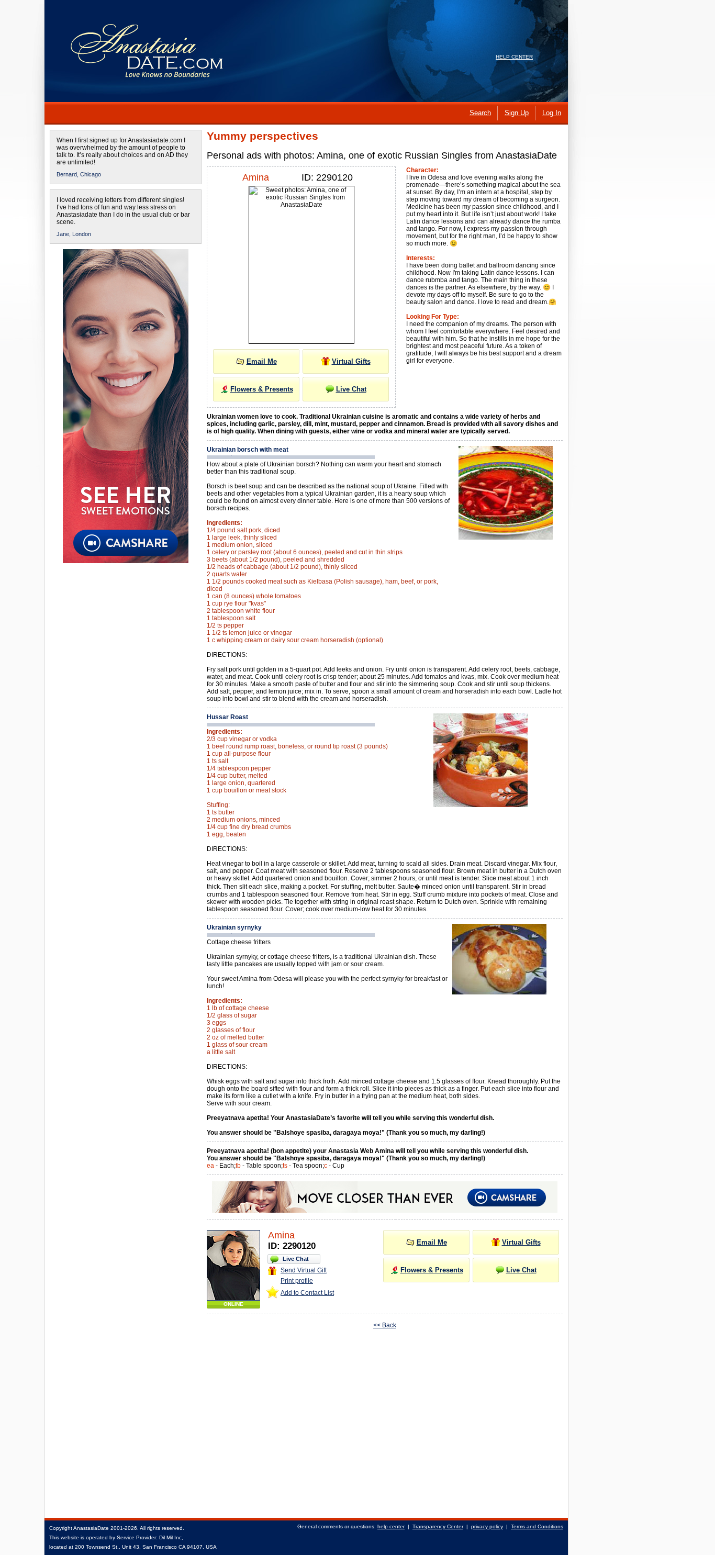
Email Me (262, 361)
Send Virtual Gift (304, 1270)
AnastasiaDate (91, 1528)
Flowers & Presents (261, 389)
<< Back (384, 1325)
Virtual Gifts (351, 361)
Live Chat (351, 389)
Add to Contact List (307, 1292)
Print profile (297, 1280)
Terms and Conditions (537, 1526)
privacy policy (487, 1526)
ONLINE (233, 1304)
